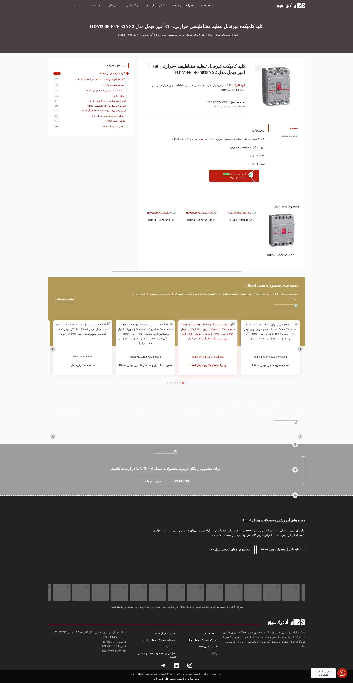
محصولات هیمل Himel (114, 126)
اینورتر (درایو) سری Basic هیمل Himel (107, 101)
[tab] (185, 383)
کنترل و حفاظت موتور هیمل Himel (107, 116)
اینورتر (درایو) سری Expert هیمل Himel (106, 105)
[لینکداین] (176, 665)
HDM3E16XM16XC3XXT (281, 254)
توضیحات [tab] (293, 128)
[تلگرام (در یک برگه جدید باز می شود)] (49, 5)
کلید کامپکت (238, 85)
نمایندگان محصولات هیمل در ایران (159, 640)
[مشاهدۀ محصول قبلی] (151, 65)
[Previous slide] (300, 349)
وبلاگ (215, 653)
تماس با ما (171, 646)
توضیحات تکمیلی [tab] (289, 136)
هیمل (200, 139)
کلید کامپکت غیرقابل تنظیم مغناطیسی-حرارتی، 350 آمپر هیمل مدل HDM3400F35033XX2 (160, 34)
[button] (258, 68)
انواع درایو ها (118, 96)
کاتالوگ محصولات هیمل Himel (203, 640)
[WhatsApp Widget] (342, 673)
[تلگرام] (163, 665)
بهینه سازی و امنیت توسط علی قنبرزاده (177, 678)
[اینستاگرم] (190, 665)
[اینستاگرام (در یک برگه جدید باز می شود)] (62, 5)
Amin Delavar (137, 674)
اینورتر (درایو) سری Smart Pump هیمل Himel (103, 110)
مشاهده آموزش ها (65, 414)
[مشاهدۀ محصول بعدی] (146, 65)
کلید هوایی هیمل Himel (113, 85)
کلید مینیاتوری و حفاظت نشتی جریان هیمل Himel (100, 79)
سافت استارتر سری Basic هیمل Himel (105, 90)
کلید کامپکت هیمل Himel (226, 106)
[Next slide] (53, 349)
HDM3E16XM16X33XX (161, 220)
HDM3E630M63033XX (241, 220)
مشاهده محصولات (65, 299)
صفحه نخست (211, 633)
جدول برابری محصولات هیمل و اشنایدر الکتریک (157, 655)
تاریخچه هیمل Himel (208, 646)
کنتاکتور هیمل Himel (116, 120)
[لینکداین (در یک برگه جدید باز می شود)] (56, 5)
